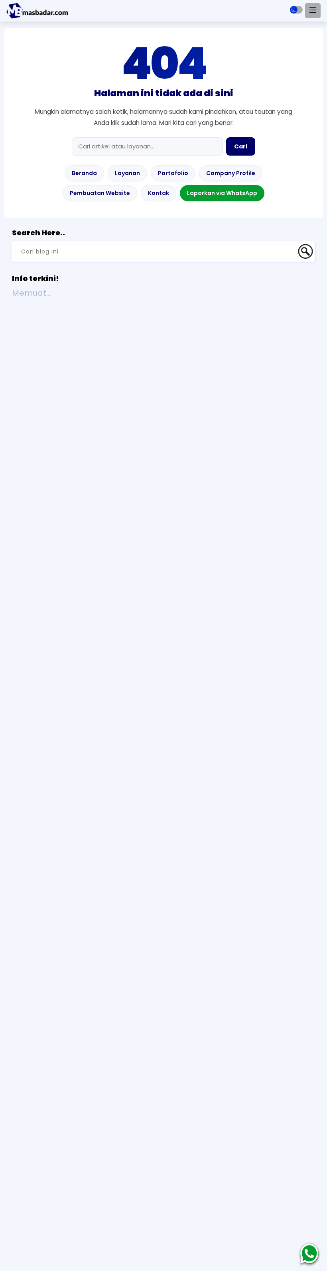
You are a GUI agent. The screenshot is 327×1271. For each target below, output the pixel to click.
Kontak (158, 193)
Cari (240, 146)
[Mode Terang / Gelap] (296, 10)
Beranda (84, 173)
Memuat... (31, 292)
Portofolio (173, 173)
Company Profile (230, 173)
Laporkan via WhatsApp (222, 193)
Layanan (127, 173)
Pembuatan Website (100, 193)
